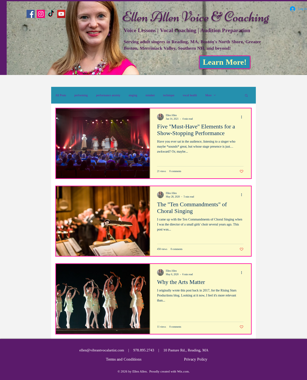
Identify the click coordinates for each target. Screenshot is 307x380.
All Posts (60, 95)
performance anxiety (108, 95)
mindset (150, 95)
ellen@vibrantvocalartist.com (101, 350)
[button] (246, 96)
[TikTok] (51, 14)
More (208, 95)
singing (133, 95)
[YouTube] (61, 14)
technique (168, 95)
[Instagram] (41, 14)
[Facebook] (31, 14)
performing (81, 95)
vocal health (190, 95)
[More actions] (242, 116)
